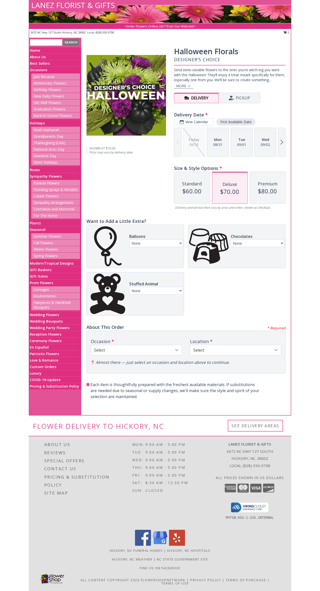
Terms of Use (175, 583)
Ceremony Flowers (46, 340)
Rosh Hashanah (46, 129)
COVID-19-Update (45, 379)
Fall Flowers (43, 242)
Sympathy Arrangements (54, 202)
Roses (35, 169)
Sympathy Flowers (46, 176)
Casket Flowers (46, 196)
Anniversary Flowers (50, 83)
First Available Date (236, 121)
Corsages (41, 289)
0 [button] (288, 32)
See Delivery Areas (255, 426)
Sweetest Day (45, 155)
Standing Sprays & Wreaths (56, 189)
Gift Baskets (41, 269)
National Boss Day (49, 149)
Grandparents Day (48, 136)
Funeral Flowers (47, 183)
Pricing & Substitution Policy (54, 386)
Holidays (37, 123)
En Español (39, 347)
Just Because (44, 76)
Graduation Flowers (50, 109)
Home (35, 50)
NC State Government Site (182, 559)
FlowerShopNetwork (163, 580)
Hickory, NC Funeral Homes (136, 550)
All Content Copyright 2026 (110, 580)
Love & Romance (44, 360)
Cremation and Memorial (54, 209)
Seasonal (38, 229)
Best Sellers (40, 63)
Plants (35, 223)
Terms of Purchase (246, 580)
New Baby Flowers (49, 96)
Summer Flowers (47, 236)
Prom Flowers (41, 282)
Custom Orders (43, 366)
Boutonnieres (45, 296)
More (181, 85)
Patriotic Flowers (44, 353)
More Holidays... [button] (47, 162)
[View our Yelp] (177, 544)
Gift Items (39, 276)
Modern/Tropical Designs (52, 263)
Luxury (36, 373)
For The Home (46, 215)
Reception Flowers (45, 334)
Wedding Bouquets (46, 321)
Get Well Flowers (47, 102)
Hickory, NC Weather (132, 559)
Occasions (38, 69)
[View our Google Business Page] (160, 544)
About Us (38, 56)
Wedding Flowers (44, 314)
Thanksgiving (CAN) (49, 142)
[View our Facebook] (143, 544)
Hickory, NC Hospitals (188, 550)
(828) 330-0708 (105, 32)
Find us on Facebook (160, 568)
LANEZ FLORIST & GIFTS (73, 5)
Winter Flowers (46, 249)
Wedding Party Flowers (50, 327)
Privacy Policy (205, 580)
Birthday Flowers (47, 89)
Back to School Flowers (53, 115)
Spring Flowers (46, 255)
